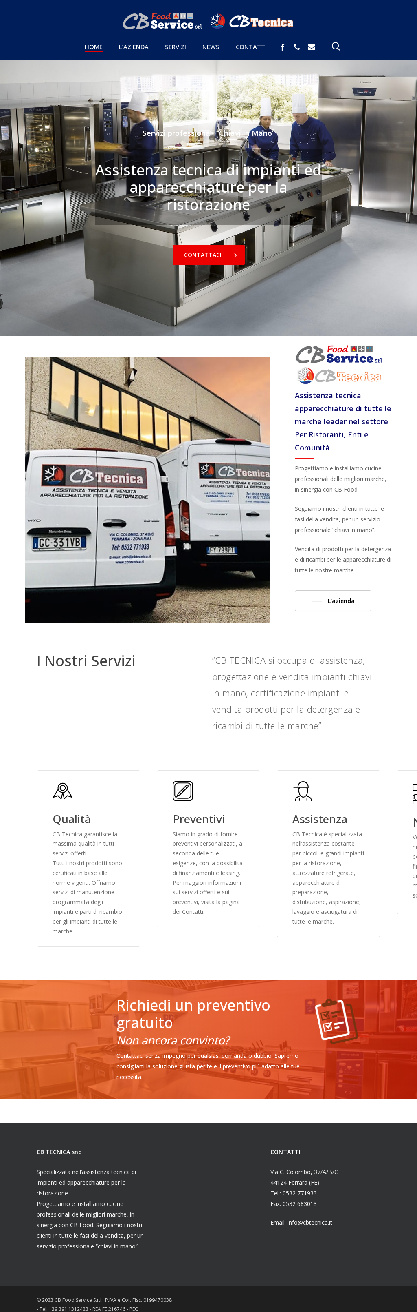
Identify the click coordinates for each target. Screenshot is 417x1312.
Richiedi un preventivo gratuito (193, 1013)
